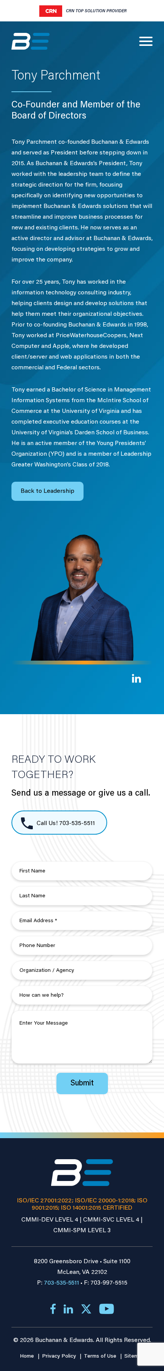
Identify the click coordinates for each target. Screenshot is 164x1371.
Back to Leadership (47, 491)
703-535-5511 (61, 1283)
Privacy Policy (59, 1356)
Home (27, 1356)
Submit (82, 1083)
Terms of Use (101, 1356)
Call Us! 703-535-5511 (65, 823)
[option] (82, 11)
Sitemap (134, 1356)
